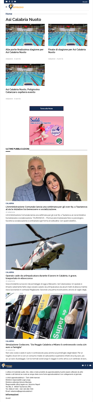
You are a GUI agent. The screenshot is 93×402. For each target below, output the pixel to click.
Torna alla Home (46, 108)
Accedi (85, 2)
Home (9, 13)
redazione (11, 212)
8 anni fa (17, 59)
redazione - (10, 59)
